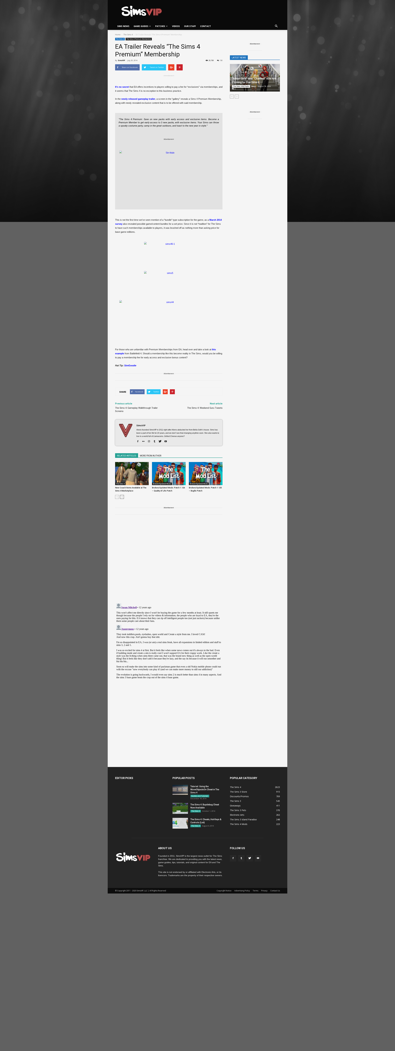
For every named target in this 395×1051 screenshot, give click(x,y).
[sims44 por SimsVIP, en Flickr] (168, 318)
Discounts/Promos (239, 796)
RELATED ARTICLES (126, 455)
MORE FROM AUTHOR (150, 455)
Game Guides (141, 26)
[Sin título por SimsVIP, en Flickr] (169, 178)
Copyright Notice (224, 890)
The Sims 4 (120, 39)
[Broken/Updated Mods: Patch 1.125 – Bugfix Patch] (205, 473)
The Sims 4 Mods (238, 824)
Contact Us (275, 890)
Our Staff (190, 26)
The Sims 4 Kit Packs (241, 86)
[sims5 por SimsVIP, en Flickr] (168, 284)
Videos (176, 26)
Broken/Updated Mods (162, 484)
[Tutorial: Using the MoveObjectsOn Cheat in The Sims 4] (180, 790)
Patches (160, 26)
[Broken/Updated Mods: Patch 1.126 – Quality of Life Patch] (169, 473)
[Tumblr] (155, 441)
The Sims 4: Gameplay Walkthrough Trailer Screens (136, 410)
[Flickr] (144, 441)
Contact (205, 26)
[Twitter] (161, 441)
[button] (276, 26)
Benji (253, 86)
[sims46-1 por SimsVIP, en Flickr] (168, 255)
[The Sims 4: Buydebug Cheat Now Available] (180, 808)
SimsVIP (121, 60)
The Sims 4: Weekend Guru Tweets (204, 408)
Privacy (264, 890)
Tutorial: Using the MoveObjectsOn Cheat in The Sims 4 (204, 789)
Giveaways (235, 805)
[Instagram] (150, 441)
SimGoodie (130, 365)
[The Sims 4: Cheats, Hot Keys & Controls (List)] (180, 823)
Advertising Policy (242, 890)
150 (221, 60)
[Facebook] (138, 441)
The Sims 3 (235, 800)
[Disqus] (168, 560)
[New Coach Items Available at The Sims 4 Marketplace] (132, 473)
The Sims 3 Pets (238, 810)
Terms (255, 890)
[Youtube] (166, 441)
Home (118, 34)
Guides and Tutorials (199, 796)
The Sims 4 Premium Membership (139, 39)
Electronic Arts (237, 814)
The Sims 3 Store (238, 791)
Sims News (123, 26)
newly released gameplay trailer (138, 99)
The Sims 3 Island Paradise (243, 819)
